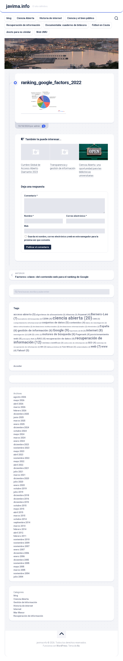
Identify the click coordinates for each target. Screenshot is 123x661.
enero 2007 (19, 549)
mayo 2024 (19, 434)
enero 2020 (19, 485)
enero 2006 (19, 556)
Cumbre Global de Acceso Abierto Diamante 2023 (30, 168)
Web (26, 226)
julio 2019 (18, 492)
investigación (20, 335)
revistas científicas (53, 343)
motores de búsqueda (58, 334)
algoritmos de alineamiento (51, 314)
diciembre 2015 (21, 502)
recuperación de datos (60, 338)
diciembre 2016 (21, 499)
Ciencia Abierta (25, 18)
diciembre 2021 (21, 468)
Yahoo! (23, 350)
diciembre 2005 (21, 560)
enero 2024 (19, 441)
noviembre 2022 (21, 458)
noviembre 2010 (21, 539)
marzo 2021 (19, 475)
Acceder (18, 366)
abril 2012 (18, 532)
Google (61, 330)
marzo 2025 (19, 420)
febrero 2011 (20, 536)
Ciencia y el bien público (80, 18)
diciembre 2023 (21, 444)
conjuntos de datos (55, 322)
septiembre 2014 (22, 522)
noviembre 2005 (21, 563)
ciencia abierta (72, 318)
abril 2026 (18, 404)
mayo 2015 (19, 509)
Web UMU (41, 32)
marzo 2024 (19, 437)
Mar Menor (19, 612)
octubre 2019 (20, 488)
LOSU (38, 335)
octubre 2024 (20, 431)
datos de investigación (96, 323)
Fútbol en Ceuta (101, 25)
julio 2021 (18, 471)
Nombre (29, 216)
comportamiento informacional (27, 323)
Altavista (72, 314)
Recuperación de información (23, 25)
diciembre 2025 (21, 414)
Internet (17, 609)
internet (94, 330)
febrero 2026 (20, 410)
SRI (43, 347)
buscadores (24, 319)
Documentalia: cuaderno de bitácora (66, 25)
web (96, 346)
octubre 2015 (20, 505)
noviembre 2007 (21, 546)
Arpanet (84, 314)
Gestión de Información (25, 602)
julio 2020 (18, 482)
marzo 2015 (19, 515)
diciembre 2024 (21, 427)
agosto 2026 (20, 397)
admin (37, 126)
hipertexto (74, 331)
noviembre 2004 (21, 573)
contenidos (77, 322)
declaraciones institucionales (46, 327)
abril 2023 (18, 454)
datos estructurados (23, 327)
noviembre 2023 (21, 448)
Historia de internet (51, 18)
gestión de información (35, 330)
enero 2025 (19, 424)
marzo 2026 (19, 407)
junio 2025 (19, 417)
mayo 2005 (19, 566)
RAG (41, 338)
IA (83, 331)
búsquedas (36, 319)
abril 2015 (18, 512)
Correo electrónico (76, 216)
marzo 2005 (19, 570)
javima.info (18, 6)
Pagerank (83, 334)
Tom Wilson (69, 347)
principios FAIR (29, 339)
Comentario (31, 196)
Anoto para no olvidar (18, 32)
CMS (96, 319)
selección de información (75, 343)
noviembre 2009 (21, 543)
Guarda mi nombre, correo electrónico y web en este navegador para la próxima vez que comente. (61, 238)
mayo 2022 (19, 461)
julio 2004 (18, 577)
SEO (92, 342)
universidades (83, 347)
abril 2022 (18, 465)
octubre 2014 (20, 519)
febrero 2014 (20, 529)
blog (8, 18)
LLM (30, 334)
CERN (47, 318)
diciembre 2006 (21, 553)
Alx (78, 646)
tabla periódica (54, 347)
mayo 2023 (19, 451)
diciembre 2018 (21, 495)
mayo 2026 (19, 400)
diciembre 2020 (21, 478)
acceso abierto (25, 314)
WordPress (62, 646)
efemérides (93, 327)
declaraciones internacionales (73, 327)
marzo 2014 (19, 526)
